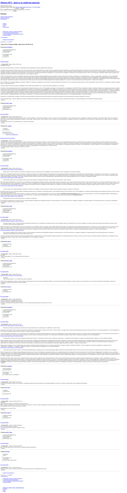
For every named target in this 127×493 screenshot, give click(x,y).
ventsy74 (9, 241)
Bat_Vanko (9, 103)
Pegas (8, 451)
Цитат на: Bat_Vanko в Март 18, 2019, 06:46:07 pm (12, 169)
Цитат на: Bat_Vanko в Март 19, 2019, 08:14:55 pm (12, 325)
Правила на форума (5, 17)
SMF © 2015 (12, 487)
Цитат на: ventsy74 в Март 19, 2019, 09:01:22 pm (11, 275)
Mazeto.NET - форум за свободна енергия (20, 2)
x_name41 (9, 126)
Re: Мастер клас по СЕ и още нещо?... (8, 138)
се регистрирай (36, 7)
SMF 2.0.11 (6, 487)
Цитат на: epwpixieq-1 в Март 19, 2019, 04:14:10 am (12, 220)
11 (7, 41)
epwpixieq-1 (9, 47)
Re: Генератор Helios (5, 61)
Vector (8, 387)
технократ (9, 366)
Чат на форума (4, 19)
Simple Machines (20, 487)
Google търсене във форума (7, 16)
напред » (6, 37)
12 (9, 41)
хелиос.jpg (4, 427)
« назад (2, 37)
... (6, 41)
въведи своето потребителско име (23, 7)
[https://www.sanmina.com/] (12, 134)
